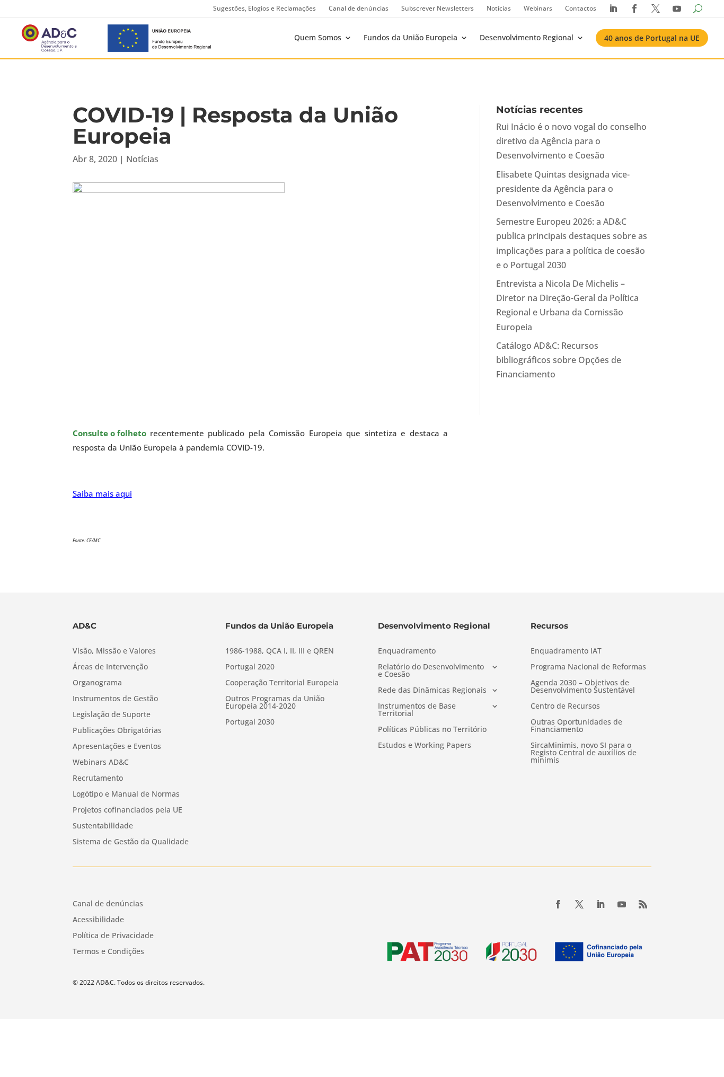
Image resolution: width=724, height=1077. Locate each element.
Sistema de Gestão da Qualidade (131, 842)
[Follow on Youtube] (621, 904)
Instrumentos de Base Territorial (417, 710)
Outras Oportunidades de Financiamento (576, 726)
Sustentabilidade (103, 826)
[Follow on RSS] (642, 904)
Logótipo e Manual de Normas (126, 794)
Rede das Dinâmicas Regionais (432, 690)
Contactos (580, 8)
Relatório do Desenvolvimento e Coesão (431, 671)
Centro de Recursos (565, 706)
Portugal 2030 (250, 722)
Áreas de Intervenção (110, 667)
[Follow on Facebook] (558, 904)
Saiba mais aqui (102, 493)
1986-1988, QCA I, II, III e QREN (279, 651)
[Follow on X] (579, 904)
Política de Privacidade (113, 936)
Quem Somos (317, 37)
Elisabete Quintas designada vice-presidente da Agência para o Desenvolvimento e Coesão (563, 189)
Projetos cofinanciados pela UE (127, 810)
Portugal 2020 (250, 667)
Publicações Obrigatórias (117, 731)
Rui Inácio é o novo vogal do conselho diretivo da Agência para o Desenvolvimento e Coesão (571, 141)
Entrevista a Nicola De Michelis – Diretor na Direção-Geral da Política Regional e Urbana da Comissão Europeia (567, 305)
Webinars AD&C (101, 762)
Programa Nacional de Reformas (588, 667)
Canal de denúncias (359, 8)
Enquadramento (407, 651)
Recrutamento (98, 778)
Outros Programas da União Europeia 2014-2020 (274, 703)
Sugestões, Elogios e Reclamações (264, 8)
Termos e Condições (108, 952)
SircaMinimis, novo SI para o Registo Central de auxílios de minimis (584, 753)
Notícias (499, 8)
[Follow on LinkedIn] (600, 904)
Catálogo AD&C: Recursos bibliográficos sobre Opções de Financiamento (558, 360)
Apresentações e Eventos (117, 747)
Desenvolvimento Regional (526, 37)
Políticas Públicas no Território (432, 730)
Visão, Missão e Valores (114, 651)
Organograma (97, 683)
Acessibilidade (98, 920)
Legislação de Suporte (112, 715)
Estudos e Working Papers (424, 745)
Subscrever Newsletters (437, 8)
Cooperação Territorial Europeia (282, 683)
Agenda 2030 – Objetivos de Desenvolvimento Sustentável (583, 687)
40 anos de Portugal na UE (652, 38)
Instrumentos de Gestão (115, 699)
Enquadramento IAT (566, 651)
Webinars (538, 8)
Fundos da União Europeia (410, 37)
